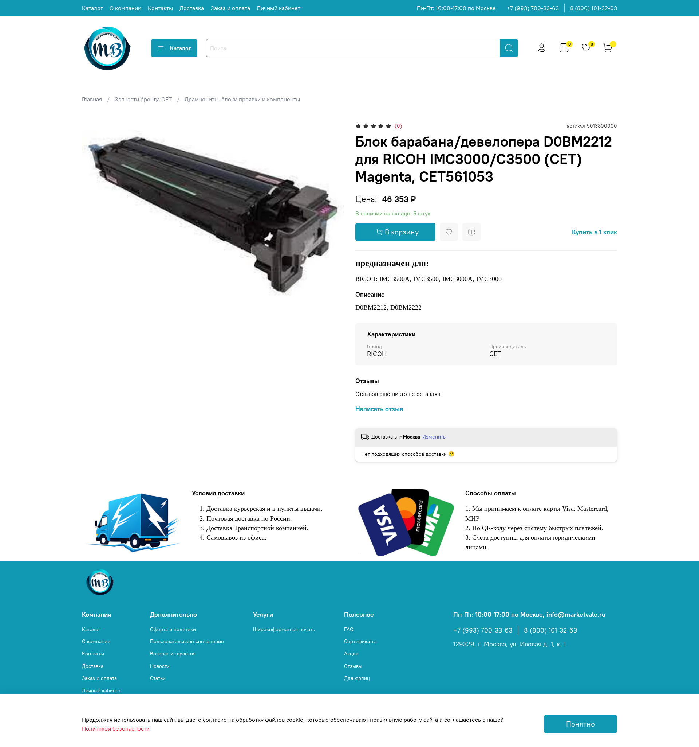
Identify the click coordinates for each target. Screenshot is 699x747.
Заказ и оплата (230, 8)
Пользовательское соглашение (187, 641)
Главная (92, 99)
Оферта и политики (173, 629)
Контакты (160, 8)
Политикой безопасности (116, 728)
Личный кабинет (278, 8)
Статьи (158, 678)
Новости (160, 666)
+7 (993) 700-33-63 (533, 8)
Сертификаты (360, 641)
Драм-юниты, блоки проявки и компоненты (242, 99)
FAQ (349, 629)
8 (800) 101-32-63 (593, 8)
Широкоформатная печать (284, 629)
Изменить (434, 436)
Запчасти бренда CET (143, 99)
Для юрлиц (357, 678)
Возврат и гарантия (173, 653)
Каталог (92, 8)
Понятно (580, 723)
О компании (125, 8)
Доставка (191, 8)
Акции (351, 653)
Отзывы (353, 666)
